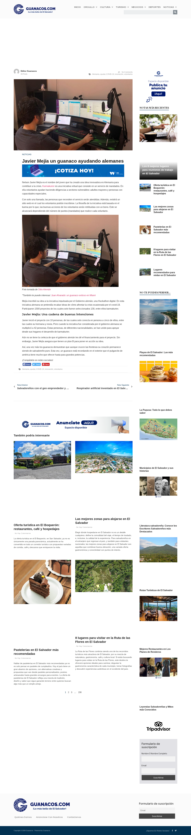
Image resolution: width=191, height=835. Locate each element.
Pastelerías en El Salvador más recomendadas (162, 230)
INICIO (77, 7)
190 (80, 692)
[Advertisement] (95, 39)
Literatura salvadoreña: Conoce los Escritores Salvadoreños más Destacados (158, 529)
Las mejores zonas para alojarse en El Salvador (164, 209)
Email (144, 765)
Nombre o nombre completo (154, 753)
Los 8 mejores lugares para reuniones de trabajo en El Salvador (157, 170)
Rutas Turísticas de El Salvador (156, 590)
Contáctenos (74, 817)
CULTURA (105, 7)
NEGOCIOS (137, 7)
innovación (119, 74)
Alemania (95, 74)
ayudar (102, 74)
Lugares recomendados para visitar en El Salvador (165, 272)
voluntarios (128, 74)
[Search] (175, 12)
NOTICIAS (168, 7)
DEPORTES (155, 7)
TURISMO (121, 7)
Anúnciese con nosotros (49, 817)
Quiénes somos (23, 817)
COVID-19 (110, 74)
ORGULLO (89, 7)
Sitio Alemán (44, 289)
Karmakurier (48, 186)
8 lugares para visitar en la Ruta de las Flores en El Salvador (165, 252)
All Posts (24, 74)
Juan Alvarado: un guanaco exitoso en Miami (73, 295)
